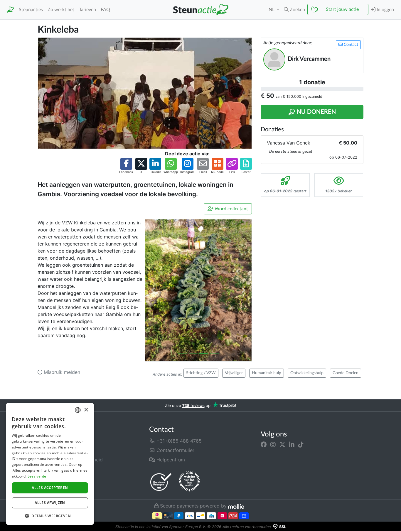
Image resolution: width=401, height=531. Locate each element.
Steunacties (31, 9)
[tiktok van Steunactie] (301, 444)
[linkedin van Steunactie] (291, 444)
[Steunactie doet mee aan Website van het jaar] (189, 481)
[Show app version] (397, 527)
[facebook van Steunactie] (264, 444)
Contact (350, 45)
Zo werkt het (61, 9)
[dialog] (50, 464)
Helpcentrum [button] (170, 460)
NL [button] (272, 9)
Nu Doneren (315, 112)
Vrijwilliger (234, 373)
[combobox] (78, 410)
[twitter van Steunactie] (282, 444)
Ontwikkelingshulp (307, 373)
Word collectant (230, 208)
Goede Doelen (345, 373)
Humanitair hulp (266, 373)
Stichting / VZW (201, 373)
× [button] (86, 410)
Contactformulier (174, 450)
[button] (294, 10)
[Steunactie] (10, 10)
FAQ (105, 9)
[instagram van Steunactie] (273, 444)
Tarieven (87, 9)
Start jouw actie (342, 9)
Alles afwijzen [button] (50, 502)
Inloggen (384, 9)
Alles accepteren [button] (50, 487)
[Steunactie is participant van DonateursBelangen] (161, 481)
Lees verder (38, 476)
